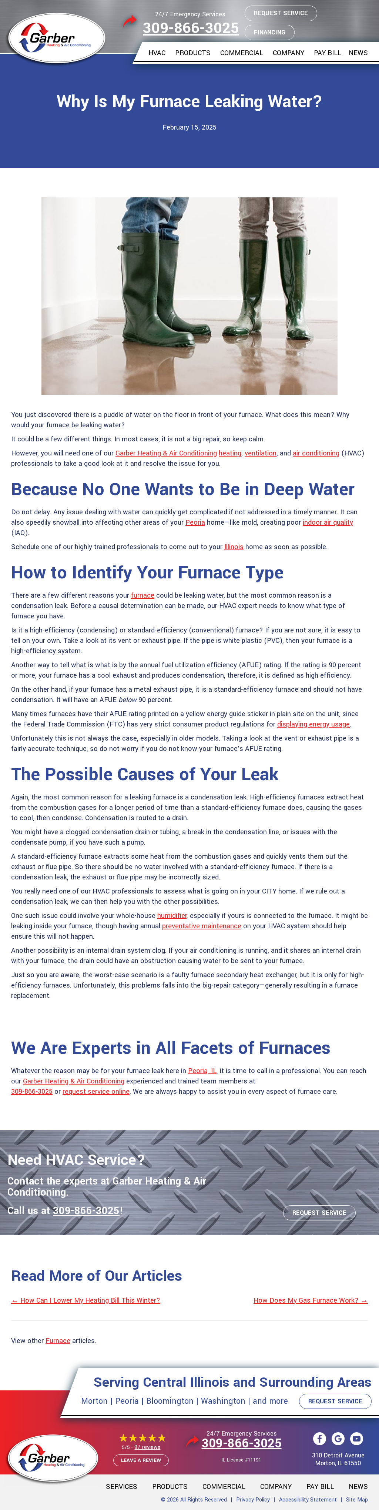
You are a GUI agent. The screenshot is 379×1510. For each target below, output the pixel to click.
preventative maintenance (201, 926)
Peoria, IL (202, 1071)
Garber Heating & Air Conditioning (166, 453)
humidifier (172, 916)
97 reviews (147, 1447)
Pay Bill (327, 53)
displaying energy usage (313, 724)
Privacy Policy (253, 1500)
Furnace (58, 1341)
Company (288, 53)
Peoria (195, 522)
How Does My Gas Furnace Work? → (311, 1300)
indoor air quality (328, 522)
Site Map (357, 1500)
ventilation (260, 453)
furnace (142, 595)
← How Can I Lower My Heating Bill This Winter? (85, 1300)
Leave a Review (141, 1460)
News (358, 53)
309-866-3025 (191, 28)
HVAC (156, 53)
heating (230, 453)
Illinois (234, 547)
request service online (96, 1091)
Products (193, 53)
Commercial (241, 53)
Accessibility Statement (308, 1500)
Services (121, 1486)
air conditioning (316, 453)
